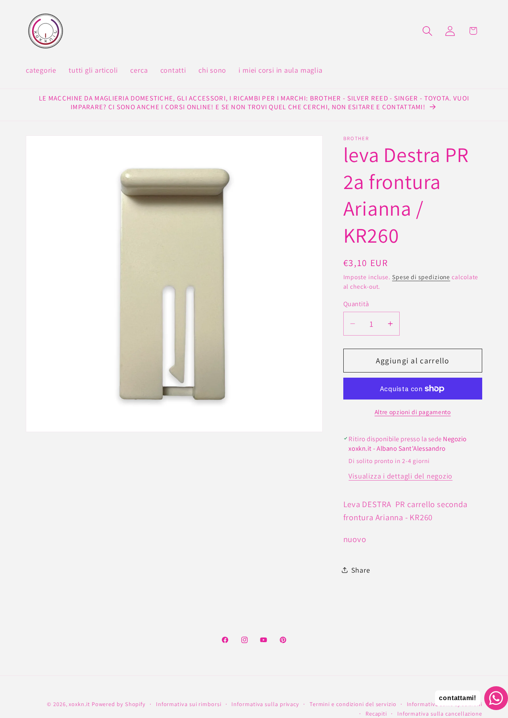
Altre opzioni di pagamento (413, 412)
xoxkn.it (79, 703)
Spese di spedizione (421, 277)
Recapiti (376, 713)
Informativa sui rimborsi (188, 703)
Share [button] (360, 569)
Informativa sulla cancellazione (439, 713)
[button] (427, 30)
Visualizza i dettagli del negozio (400, 475)
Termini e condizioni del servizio (353, 703)
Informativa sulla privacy (265, 703)
